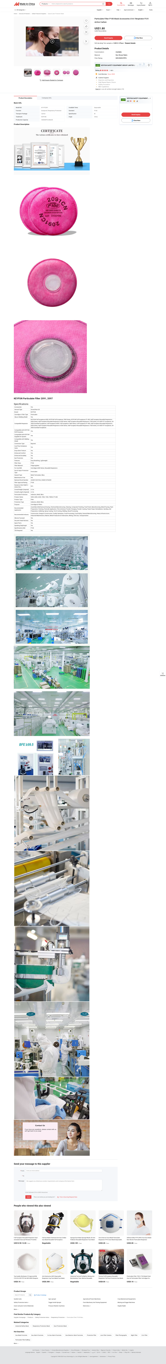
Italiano (73, 1352)
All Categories (20, 10)
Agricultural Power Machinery (92, 1299)
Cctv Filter (144, 1335)
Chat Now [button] (139, 38)
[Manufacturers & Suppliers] (24, 4)
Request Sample (130, 43)
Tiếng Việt (127, 1352)
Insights (131, 1350)
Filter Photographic (121, 1335)
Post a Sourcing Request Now (67, 1197)
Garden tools (18, 1299)
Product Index (116, 1350)
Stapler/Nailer (122, 1306)
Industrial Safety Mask (22, 1326)
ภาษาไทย (114, 1352)
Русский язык (65, 1352)
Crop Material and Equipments (127, 1299)
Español (44, 1352)
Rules (151, 10)
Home (15, 13)
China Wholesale (75, 1350)
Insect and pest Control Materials (24, 1306)
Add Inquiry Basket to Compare (52, 80)
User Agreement (94, 1356)
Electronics (86, 1306)
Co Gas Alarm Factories (54, 1335)
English (38, 1352)
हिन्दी (109, 1352)
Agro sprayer (52, 1299)
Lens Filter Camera (105, 1335)
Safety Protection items (21, 1302)
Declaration (103, 1356)
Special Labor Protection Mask (56, 13)
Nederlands (87, 1352)
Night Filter (134, 1335)
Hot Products (35, 1350)
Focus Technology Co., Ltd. (70, 1356)
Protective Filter (91, 1335)
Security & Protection (24, 13)
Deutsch (79, 1352)
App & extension (129, 10)
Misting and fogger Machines (126, 1302)
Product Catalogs (41, 1295)
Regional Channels (106, 1350)
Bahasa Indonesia (136, 1352)
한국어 (98, 1352)
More (15, 1343)
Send (28, 1197)
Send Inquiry (108, 38)
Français (58, 1352)
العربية (93, 1352)
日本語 (104, 1352)
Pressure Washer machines (56, 1306)
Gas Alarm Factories (37, 1335)
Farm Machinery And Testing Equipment (95, 1302)
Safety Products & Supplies (39, 13)
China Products (45, 1350)
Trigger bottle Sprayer (54, 1302)
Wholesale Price (86, 1350)
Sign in (150, 5)
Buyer (108, 10)
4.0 (128, 101)
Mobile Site (124, 1350)
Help (118, 10)
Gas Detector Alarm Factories (74, 1335)
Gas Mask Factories (21, 1335)
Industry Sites (95, 1350)
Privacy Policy (111, 1356)
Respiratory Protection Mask (41, 1326)
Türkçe (120, 1352)
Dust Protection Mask (60, 1326)
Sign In (97, 89)
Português (51, 1352)
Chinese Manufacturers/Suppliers (60, 1350)
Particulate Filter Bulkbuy (22, 1340)
